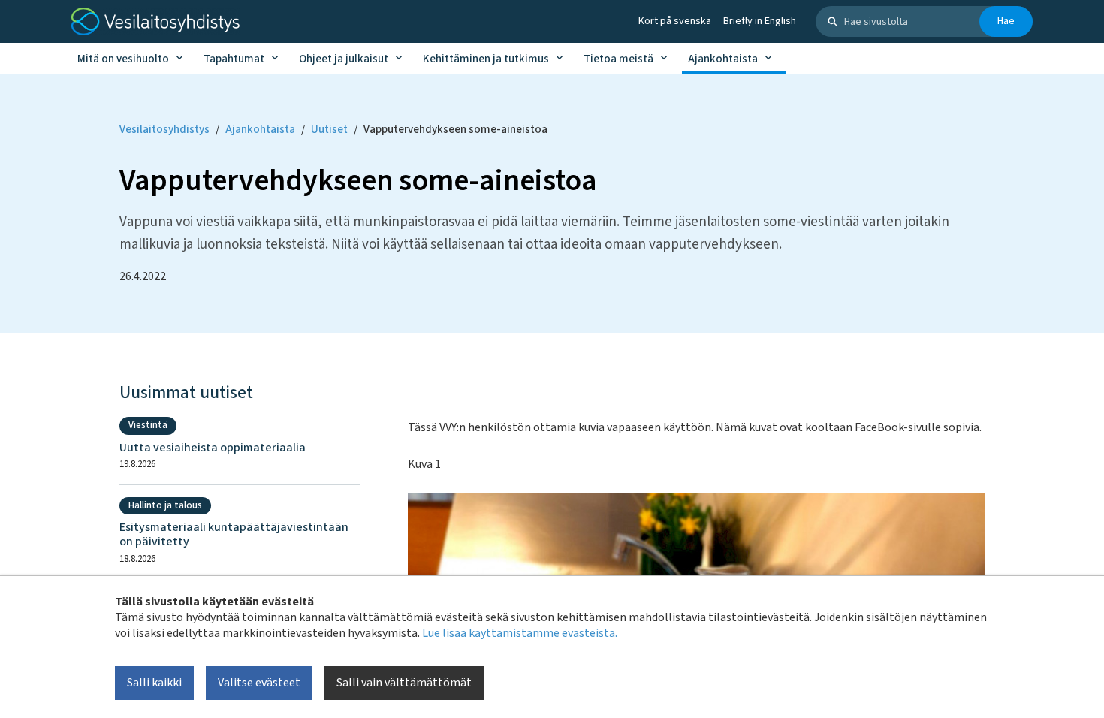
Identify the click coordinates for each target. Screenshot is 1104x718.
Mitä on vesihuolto (123, 59)
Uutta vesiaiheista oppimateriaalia (212, 448)
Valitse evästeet (259, 682)
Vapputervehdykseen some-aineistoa (455, 129)
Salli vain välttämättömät (404, 682)
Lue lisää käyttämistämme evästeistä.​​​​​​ (519, 633)
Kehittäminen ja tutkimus (486, 59)
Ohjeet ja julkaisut (343, 59)
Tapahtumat (234, 59)
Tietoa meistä (618, 59)
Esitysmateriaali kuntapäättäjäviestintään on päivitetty (233, 534)
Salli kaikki (154, 682)
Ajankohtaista (723, 59)
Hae (1006, 21)
